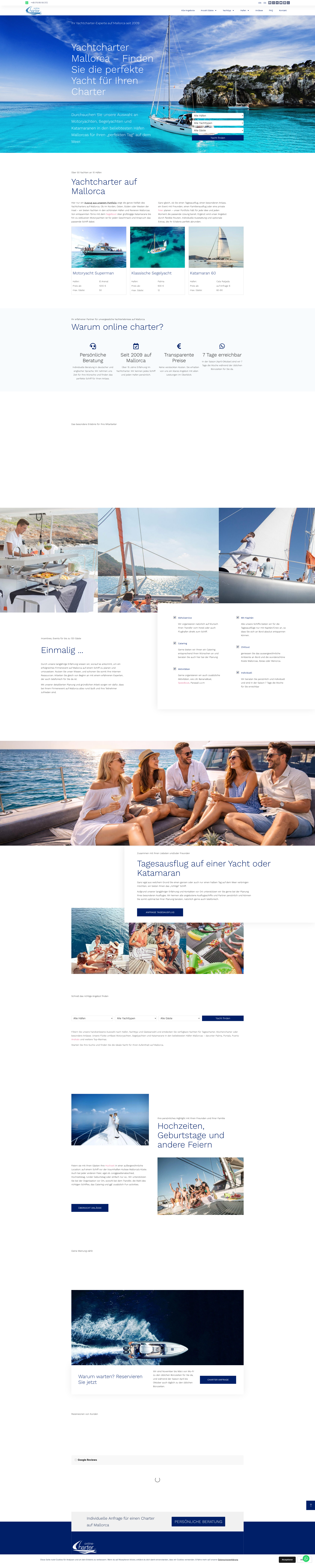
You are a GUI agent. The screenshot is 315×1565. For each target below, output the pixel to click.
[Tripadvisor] (277, 2)
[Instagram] (273, 2)
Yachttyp (227, 10)
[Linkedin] (284, 2)
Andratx (75, 1039)
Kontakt (283, 10)
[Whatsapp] (288, 2)
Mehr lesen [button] (86, 1312)
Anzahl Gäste (207, 10)
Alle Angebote (188, 10)
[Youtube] (280, 2)
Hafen (243, 10)
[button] (71, 1305)
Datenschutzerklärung (228, 1559)
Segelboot (111, 214)
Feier (160, 210)
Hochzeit (110, 1165)
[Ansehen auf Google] (77, 1532)
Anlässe (259, 10)
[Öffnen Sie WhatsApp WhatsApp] (306, 1558)
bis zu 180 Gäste (199, 443)
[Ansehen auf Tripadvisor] (76, 1291)
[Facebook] (269, 2)
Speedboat (183, 682)
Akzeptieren (287, 1559)
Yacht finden (218, 137)
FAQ (271, 10)
